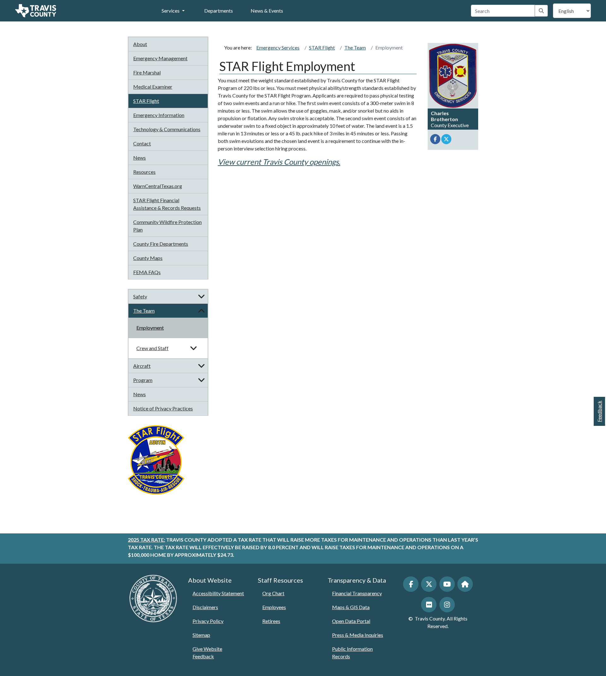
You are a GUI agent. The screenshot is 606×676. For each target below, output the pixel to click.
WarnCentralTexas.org (157, 186)
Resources (144, 172)
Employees (274, 607)
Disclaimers (205, 607)
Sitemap (201, 635)
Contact (142, 143)
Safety (140, 296)
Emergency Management (160, 58)
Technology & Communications (166, 129)
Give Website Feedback (207, 652)
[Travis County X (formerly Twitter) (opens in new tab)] (429, 584)
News (139, 158)
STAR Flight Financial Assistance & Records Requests (167, 204)
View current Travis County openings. (279, 161)
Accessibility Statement (218, 593)
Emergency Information (158, 115)
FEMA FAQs (147, 272)
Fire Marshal (147, 72)
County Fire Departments (160, 244)
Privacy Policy (208, 621)
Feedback (599, 411)
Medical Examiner (152, 87)
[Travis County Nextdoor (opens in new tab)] (465, 584)
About (140, 44)
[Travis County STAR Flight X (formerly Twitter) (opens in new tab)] (446, 139)
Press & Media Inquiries (357, 635)
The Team (144, 311)
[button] (201, 296)
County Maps (148, 258)
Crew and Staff (152, 348)
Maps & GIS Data (351, 607)
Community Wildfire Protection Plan (167, 225)
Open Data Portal (351, 621)
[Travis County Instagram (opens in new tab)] (447, 604)
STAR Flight (146, 101)
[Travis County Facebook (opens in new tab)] (411, 584)
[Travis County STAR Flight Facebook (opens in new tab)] (435, 139)
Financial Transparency (357, 593)
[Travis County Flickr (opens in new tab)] (429, 604)
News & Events (267, 11)
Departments (218, 11)
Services (171, 11)
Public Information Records (352, 652)
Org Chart (273, 593)
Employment (150, 328)
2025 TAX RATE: (146, 540)
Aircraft (142, 366)
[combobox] (503, 11)
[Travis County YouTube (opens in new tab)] (447, 584)
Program (142, 380)
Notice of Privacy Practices (163, 408)
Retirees (271, 621)
